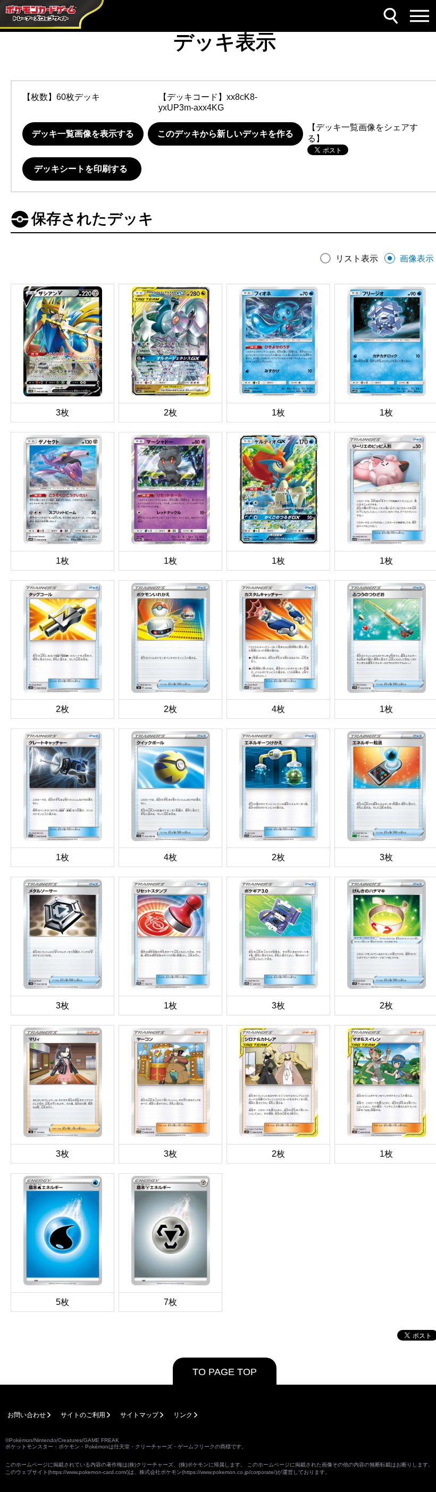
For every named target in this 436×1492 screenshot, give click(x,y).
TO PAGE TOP (224, 1372)
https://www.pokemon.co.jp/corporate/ (229, 1472)
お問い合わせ (26, 1415)
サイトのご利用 (83, 1415)
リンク (182, 1415)
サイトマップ (139, 1415)
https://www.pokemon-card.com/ (88, 1472)
